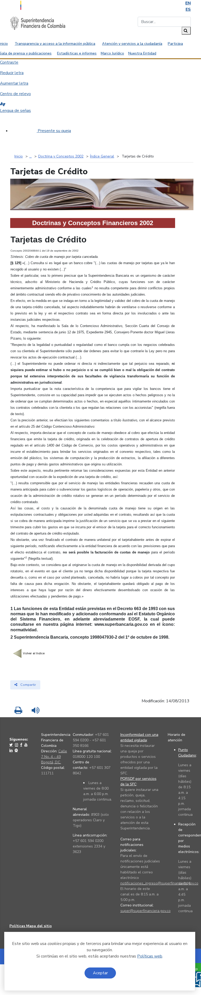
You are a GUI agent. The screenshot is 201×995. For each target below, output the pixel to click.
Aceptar (100, 973)
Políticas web (149, 956)
